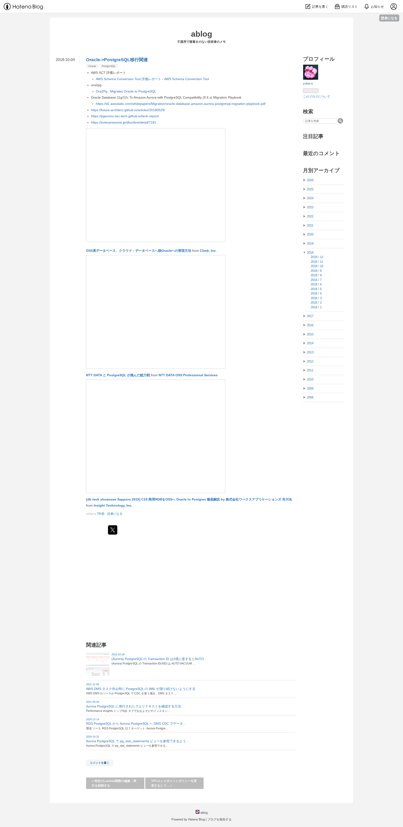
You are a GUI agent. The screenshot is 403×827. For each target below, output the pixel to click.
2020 (310, 234)
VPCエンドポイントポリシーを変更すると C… (174, 783)
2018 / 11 (317, 261)
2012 (310, 361)
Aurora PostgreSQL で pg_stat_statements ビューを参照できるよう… (137, 741)
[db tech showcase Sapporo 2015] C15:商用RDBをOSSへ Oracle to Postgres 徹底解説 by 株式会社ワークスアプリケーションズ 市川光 (189, 499)
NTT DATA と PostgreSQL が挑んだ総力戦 (118, 375)
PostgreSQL (109, 66)
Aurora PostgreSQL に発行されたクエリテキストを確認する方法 (133, 706)
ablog (201, 33)
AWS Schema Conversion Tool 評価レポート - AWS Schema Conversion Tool (152, 79)
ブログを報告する (219, 819)
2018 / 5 (316, 289)
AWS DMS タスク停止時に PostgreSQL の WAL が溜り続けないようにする (140, 689)
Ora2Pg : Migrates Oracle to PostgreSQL (126, 91)
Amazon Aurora (145, 97)
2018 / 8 (316, 275)
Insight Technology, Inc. (113, 505)
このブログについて (316, 96)
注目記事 (313, 136)
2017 (310, 316)
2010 (310, 379)
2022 (310, 216)
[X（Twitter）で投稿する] (112, 530)
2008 (310, 397)
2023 (310, 207)
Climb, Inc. (208, 250)
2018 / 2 (316, 302)
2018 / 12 (317, 257)
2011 (310, 370)
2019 (310, 243)
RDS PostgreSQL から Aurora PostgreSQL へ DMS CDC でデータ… (136, 723)
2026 (310, 180)
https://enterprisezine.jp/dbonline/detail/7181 (123, 122)
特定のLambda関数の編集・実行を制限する (114, 783)
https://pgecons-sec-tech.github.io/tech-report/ (125, 116)
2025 (310, 189)
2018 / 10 (317, 266)
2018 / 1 (316, 307)
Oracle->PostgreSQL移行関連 (117, 59)
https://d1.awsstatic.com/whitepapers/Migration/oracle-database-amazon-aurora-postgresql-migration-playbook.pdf (180, 104)
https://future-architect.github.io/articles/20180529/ (128, 110)
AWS (94, 73)
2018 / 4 (316, 293)
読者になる (389, 18)
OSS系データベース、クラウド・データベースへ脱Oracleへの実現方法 (138, 250)
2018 (310, 252)
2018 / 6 (316, 284)
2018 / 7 (316, 280)
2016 (310, 325)
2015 (310, 334)
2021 (310, 225)
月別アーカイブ (321, 170)
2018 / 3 (316, 298)
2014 (310, 343)
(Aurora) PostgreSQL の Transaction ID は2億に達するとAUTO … (159, 659)
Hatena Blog (196, 819)
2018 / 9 (316, 271)
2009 (310, 388)
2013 (310, 352)
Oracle (92, 66)
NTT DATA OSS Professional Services (188, 375)
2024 (310, 198)
